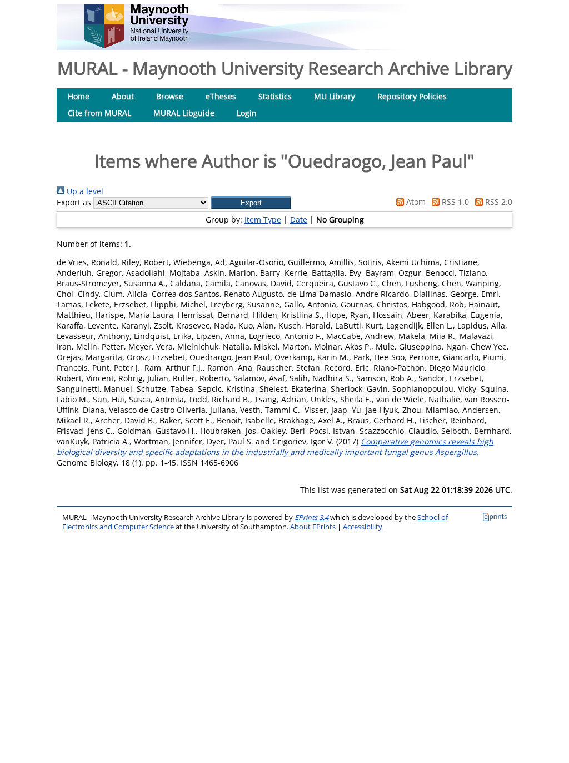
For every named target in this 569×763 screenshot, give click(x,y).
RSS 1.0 (454, 201)
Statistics (275, 96)
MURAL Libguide (183, 113)
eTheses (221, 96)
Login (247, 113)
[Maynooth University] (136, 45)
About (123, 96)
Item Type (262, 219)
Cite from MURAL (99, 113)
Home (78, 96)
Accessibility (362, 527)
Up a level (83, 191)
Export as (74, 202)
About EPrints (313, 527)
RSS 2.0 (497, 201)
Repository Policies (412, 96)
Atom (415, 201)
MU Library (334, 96)
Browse (169, 96)
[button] (251, 202)
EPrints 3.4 (311, 517)
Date (298, 219)
